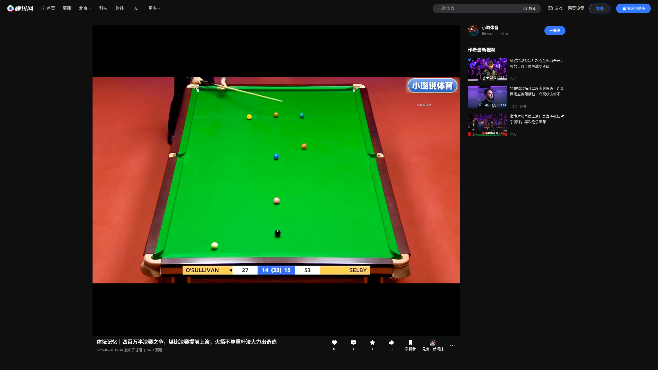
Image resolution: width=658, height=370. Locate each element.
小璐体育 (490, 27)
